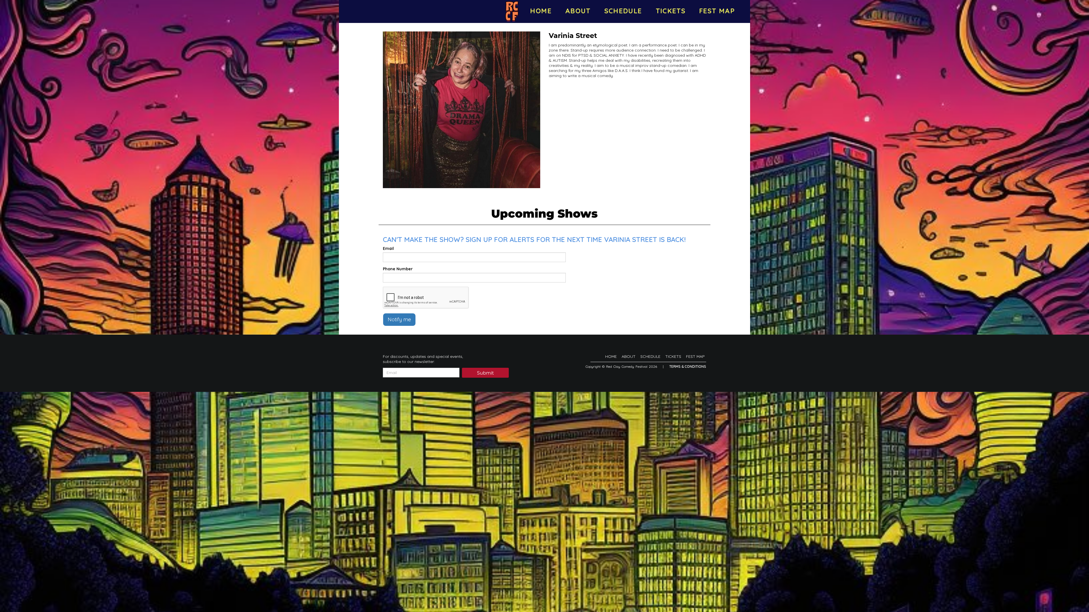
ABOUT (578, 11)
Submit (485, 373)
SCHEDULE (623, 11)
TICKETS (671, 11)
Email (388, 248)
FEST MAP (717, 11)
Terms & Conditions (687, 366)
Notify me (399, 319)
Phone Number (398, 268)
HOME (540, 11)
